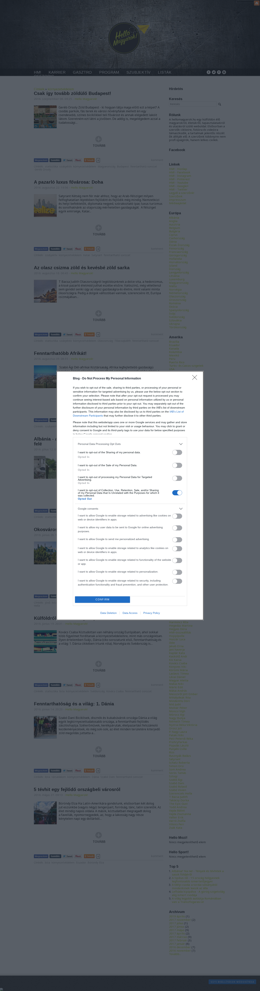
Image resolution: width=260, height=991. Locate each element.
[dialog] (130, 495)
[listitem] (130, 444)
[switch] (177, 452)
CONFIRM (103, 599)
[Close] (195, 378)
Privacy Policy (151, 612)
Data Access (130, 612)
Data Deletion (108, 612)
